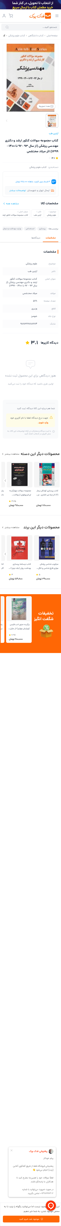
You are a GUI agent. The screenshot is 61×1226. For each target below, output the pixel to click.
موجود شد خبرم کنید (29, 1219)
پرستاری (42, 228)
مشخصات (51, 238)
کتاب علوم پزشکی (38, 167)
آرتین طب (53, 133)
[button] (5, 481)
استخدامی (30, 228)
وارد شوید (43, 422)
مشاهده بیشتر (12, 454)
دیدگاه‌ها (36, 238)
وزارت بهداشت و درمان (12, 228)
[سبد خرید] (11, 16)
